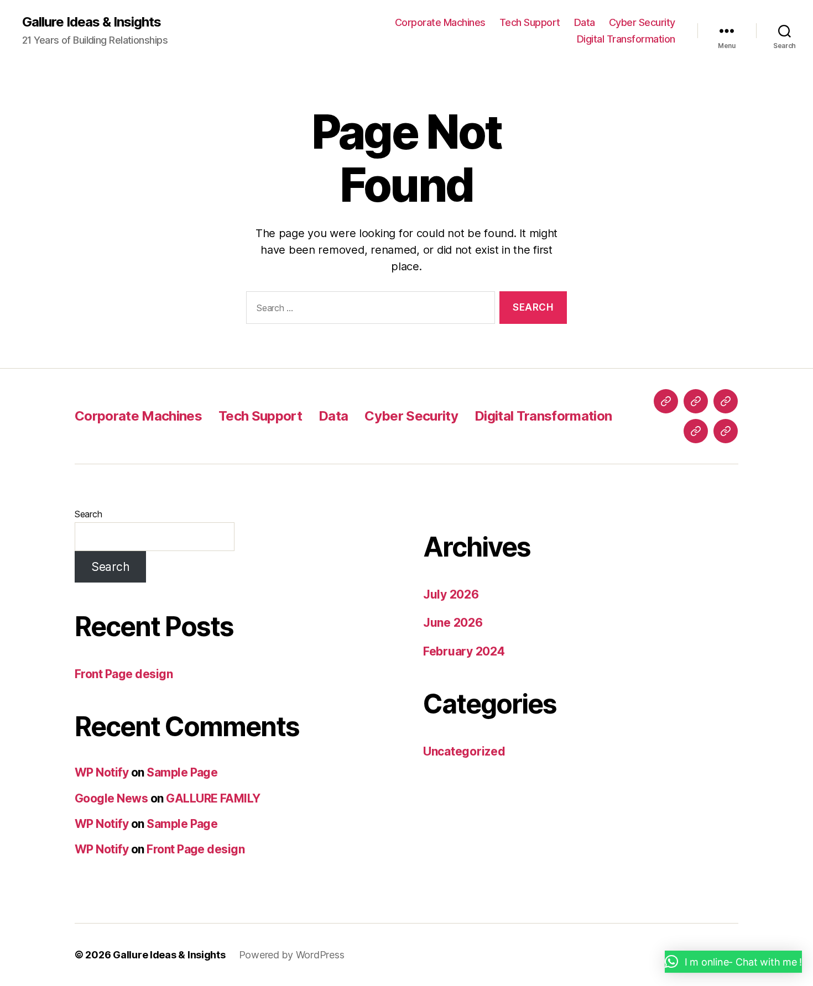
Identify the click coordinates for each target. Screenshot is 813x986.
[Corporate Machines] (666, 401)
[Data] (725, 401)
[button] (733, 962)
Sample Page (182, 772)
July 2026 (451, 594)
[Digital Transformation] (725, 431)
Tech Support (529, 22)
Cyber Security (642, 22)
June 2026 (453, 623)
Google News (111, 798)
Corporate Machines (440, 22)
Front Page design (124, 674)
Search (88, 514)
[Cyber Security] (696, 431)
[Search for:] (368, 309)
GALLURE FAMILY (213, 798)
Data (584, 22)
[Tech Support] (696, 401)
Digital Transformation (626, 39)
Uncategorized (464, 751)
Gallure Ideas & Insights (91, 22)
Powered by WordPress (292, 955)
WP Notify (101, 772)
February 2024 (464, 651)
